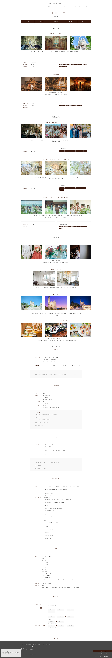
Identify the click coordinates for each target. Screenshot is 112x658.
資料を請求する (107, 656)
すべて (28, 21)
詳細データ (84, 21)
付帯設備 (70, 21)
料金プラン (79, 6)
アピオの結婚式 (35, 6)
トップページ (27, 6)
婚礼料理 (50, 6)
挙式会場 (42, 21)
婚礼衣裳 (43, 6)
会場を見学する (98, 656)
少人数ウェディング (70, 6)
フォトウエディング (59, 6)
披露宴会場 (56, 21)
